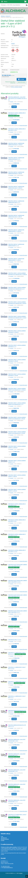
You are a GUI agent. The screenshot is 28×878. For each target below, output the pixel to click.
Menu (5, 1)
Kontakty (2, 840)
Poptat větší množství (21, 82)
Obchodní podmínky (5, 839)
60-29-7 (13, 43)
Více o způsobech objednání (17, 86)
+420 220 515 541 (6, 866)
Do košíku (14, 106)
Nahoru (27, 875)
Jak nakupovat (4, 837)
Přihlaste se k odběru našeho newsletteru (9, 847)
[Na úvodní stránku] (14, 10)
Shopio (21, 873)
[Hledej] (26, 5)
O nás (2, 836)
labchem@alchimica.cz (8, 867)
